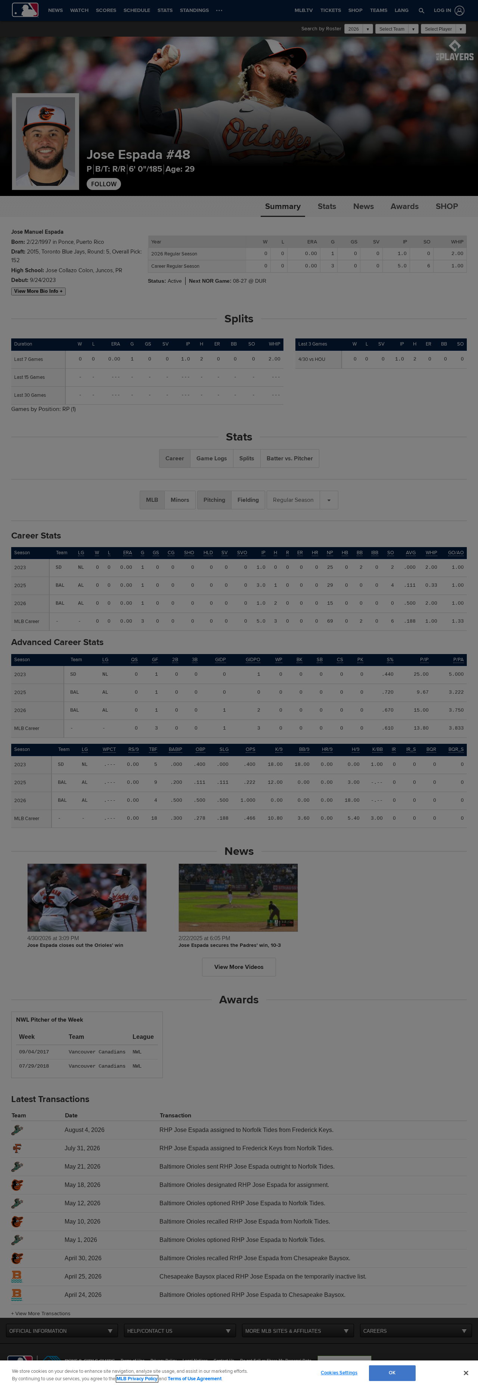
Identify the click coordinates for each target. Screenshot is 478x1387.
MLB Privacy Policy (137, 1379)
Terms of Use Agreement (194, 1379)
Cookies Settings (339, 1373)
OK (392, 1373)
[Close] (466, 1373)
